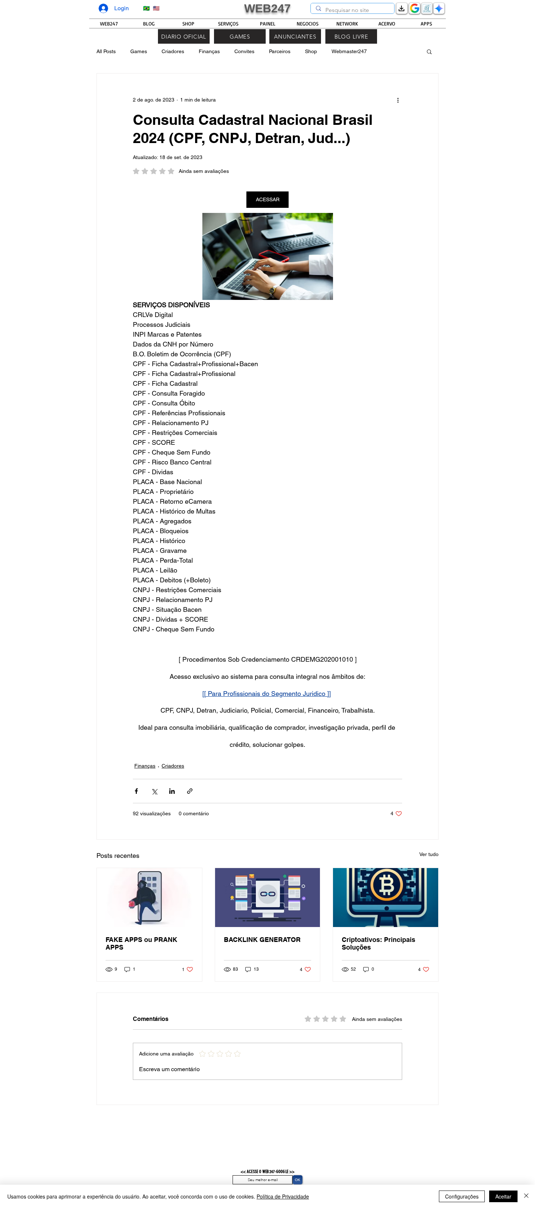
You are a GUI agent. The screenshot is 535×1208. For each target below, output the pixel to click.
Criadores (173, 51)
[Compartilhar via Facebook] (136, 791)
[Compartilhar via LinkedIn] (172, 791)
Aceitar (503, 1196)
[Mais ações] (397, 99)
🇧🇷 (146, 8)
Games (138, 51)
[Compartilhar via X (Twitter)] (154, 791)
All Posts (106, 51)
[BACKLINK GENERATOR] (267, 897)
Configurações (462, 1196)
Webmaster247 (349, 51)
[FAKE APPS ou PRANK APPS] (149, 897)
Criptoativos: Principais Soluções (378, 943)
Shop (311, 51)
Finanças (209, 51)
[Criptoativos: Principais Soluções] (385, 897)
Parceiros (279, 51)
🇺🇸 (155, 8)
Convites (244, 51)
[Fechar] (526, 1196)
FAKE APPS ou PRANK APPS (141, 943)
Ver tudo (429, 854)
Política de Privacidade (283, 1196)
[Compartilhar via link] (189, 791)
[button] (429, 51)
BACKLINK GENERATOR (262, 939)
